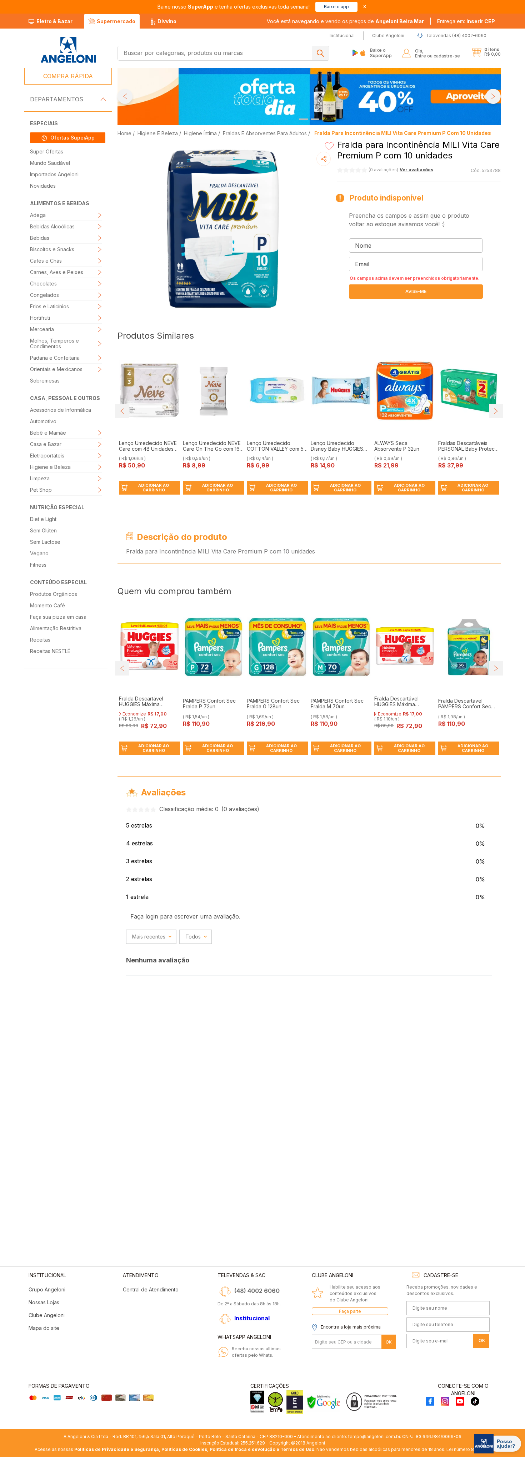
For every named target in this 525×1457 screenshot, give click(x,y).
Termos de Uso (297, 1449)
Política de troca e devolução (242, 1449)
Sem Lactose (45, 542)
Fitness (38, 565)
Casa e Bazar (45, 444)
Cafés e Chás (46, 261)
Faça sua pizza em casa (58, 617)
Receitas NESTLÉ (50, 651)
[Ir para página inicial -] (68, 50)
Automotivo (43, 421)
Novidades (43, 186)
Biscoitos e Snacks (52, 249)
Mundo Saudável (50, 163)
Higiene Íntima (200, 133)
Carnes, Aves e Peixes (56, 272)
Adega (38, 215)
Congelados (44, 295)
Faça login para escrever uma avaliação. (185, 916)
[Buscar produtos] (320, 53)
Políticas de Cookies (184, 1449)
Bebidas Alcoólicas (52, 226)
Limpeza (40, 478)
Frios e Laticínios (49, 306)
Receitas (40, 640)
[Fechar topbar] (365, 7)
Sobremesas (45, 381)
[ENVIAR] (416, 291)
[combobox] (223, 53)
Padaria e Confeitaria (55, 358)
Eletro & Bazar (54, 21)
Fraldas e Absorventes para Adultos (265, 133)
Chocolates (43, 283)
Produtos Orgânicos (53, 594)
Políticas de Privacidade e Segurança (116, 1449)
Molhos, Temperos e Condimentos (54, 343)
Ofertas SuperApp (72, 138)
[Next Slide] (493, 96)
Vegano (39, 553)
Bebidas (39, 238)
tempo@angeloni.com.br (374, 1436)
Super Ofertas (46, 151)
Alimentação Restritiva (55, 628)
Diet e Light (43, 519)
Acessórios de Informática (60, 410)
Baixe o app (336, 6)
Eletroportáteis (47, 455)
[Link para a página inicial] (125, 133)
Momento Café (47, 605)
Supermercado (116, 21)
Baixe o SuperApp (381, 52)
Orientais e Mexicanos (56, 369)
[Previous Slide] (125, 96)
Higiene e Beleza (50, 467)
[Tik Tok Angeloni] (475, 1402)
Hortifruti (40, 318)
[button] (466, 21)
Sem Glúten (43, 530)
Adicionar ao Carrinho (153, 487)
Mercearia (42, 329)
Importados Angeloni (54, 174)
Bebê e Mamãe (48, 433)
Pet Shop (41, 490)
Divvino (167, 21)
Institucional (252, 1318)
